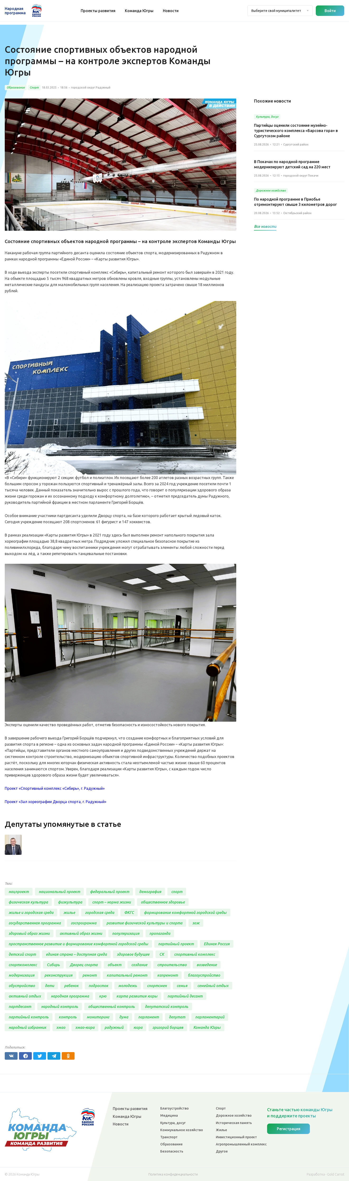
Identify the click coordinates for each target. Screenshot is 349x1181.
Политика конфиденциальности (173, 1174)
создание (139, 965)
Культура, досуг (173, 1123)
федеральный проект (109, 891)
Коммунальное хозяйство (181, 1130)
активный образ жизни (81, 933)
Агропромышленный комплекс (241, 1144)
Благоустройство (174, 1108)
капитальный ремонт (127, 975)
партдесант (20, 1006)
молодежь (127, 985)
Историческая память (234, 1123)
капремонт (167, 975)
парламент (148, 1017)
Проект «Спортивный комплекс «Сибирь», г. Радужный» (55, 788)
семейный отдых (212, 985)
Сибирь (53, 965)
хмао (60, 1027)
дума (123, 1017)
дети (49, 985)
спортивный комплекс (194, 954)
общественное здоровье (163, 902)
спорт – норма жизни (111, 902)
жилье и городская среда (31, 912)
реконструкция (58, 975)
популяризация (125, 933)
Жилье (221, 1130)
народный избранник (27, 1027)
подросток (98, 985)
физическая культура (28, 902)
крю (102, 996)
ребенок (71, 985)
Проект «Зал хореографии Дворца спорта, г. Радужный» (55, 802)
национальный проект (59, 891)
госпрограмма (83, 923)
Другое (222, 1151)
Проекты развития (98, 11)
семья (182, 985)
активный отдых (25, 996)
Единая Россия (217, 944)
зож (195, 923)
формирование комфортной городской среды (185, 912)
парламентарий (209, 1017)
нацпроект (19, 891)
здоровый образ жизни (29, 933)
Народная (15, 10)
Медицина (169, 1115)
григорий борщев (167, 1027)
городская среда (99, 912)
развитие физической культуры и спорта (144, 923)
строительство (172, 965)
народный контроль (59, 1006)
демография (150, 891)
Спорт (221, 1108)
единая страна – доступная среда (76, 954)
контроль (68, 1017)
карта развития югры (136, 996)
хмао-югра (84, 1027)
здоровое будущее (133, 954)
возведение (207, 965)
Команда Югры (139, 11)
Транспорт (169, 1137)
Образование (171, 1144)
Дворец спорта (84, 965)
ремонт (89, 975)
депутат (177, 1017)
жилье (69, 912)
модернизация (21, 975)
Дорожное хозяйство (234, 1115)
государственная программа (35, 923)
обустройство (22, 985)
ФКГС (129, 912)
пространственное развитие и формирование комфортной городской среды (78, 944)
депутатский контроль (166, 1006)
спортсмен (157, 985)
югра (137, 1027)
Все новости (265, 226)
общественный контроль (111, 1006)
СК (161, 954)
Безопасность (171, 1151)
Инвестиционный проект (236, 1137)
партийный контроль (29, 1017)
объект (114, 965)
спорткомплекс (23, 965)
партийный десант (185, 996)
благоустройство (204, 975)
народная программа (70, 996)
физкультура (70, 902)
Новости (171, 11)
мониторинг (98, 1017)
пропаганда (159, 933)
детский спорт (22, 954)
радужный (113, 1027)
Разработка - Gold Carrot (325, 1174)
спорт (176, 891)
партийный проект (176, 944)
